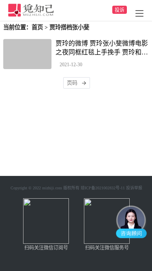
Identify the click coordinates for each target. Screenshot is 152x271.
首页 (37, 27)
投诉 (119, 10)
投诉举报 (134, 188)
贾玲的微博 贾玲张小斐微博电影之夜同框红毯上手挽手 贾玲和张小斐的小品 (102, 48)
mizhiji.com (52, 188)
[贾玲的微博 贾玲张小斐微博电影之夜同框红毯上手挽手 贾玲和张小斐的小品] (27, 54)
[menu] (139, 13)
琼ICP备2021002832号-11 (103, 188)
